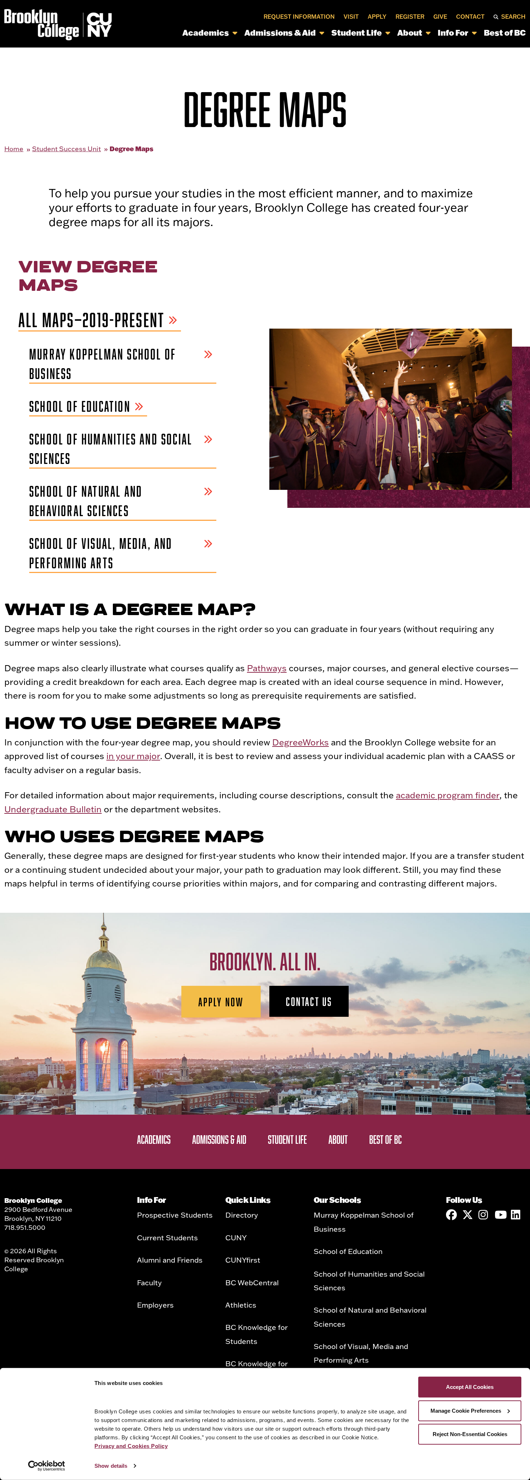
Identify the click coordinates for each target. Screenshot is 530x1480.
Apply (377, 16)
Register (410, 16)
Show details (110, 1466)
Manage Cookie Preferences (465, 1410)
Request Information (299, 16)
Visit (351, 16)
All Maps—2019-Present (91, 320)
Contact (470, 16)
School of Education (80, 406)
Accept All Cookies (470, 1387)
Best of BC (505, 32)
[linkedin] (516, 1214)
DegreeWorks (300, 742)
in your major (133, 755)
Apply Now (221, 1001)
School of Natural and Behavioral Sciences (85, 501)
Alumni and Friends (170, 1259)
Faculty (149, 1282)
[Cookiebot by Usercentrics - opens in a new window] (46, 1466)
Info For (453, 32)
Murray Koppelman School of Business (102, 364)
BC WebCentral (252, 1282)
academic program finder (447, 794)
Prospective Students (175, 1214)
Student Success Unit (66, 149)
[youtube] (500, 1214)
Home (13, 149)
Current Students (167, 1237)
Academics (205, 32)
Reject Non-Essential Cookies (470, 1434)
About (409, 32)
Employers (155, 1304)
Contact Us (309, 1001)
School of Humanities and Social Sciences (110, 448)
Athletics (240, 1304)
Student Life (356, 32)
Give (440, 16)
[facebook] (451, 1214)
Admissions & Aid (280, 32)
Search (513, 16)
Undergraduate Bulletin (53, 809)
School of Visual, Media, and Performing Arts (101, 553)
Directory (241, 1214)
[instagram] (483, 1214)
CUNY (236, 1237)
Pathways (267, 667)
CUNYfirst (242, 1259)
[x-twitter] (467, 1214)
